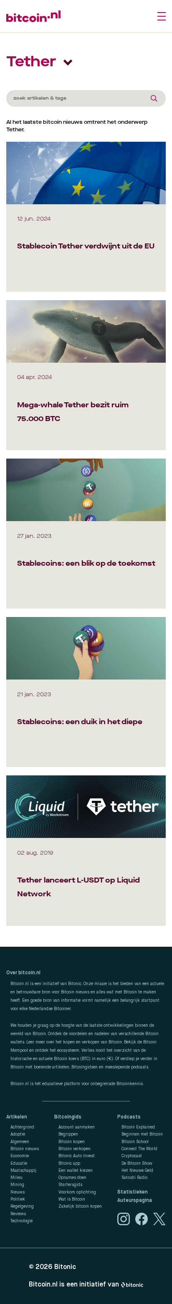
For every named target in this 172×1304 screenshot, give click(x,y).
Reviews (18, 1214)
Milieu (16, 1178)
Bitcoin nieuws (24, 1149)
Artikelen (16, 1117)
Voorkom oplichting (77, 1192)
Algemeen (19, 1142)
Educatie (18, 1163)
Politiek (17, 1199)
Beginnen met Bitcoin (142, 1134)
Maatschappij (23, 1171)
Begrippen (68, 1134)
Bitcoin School (135, 1142)
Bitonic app (69, 1163)
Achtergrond (22, 1127)
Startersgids (70, 1185)
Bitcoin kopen (71, 1142)
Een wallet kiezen (75, 1171)
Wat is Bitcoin (71, 1199)
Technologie (21, 1221)
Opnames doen (72, 1178)
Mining (17, 1185)
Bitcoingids (67, 1117)
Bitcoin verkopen (74, 1149)
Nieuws (17, 1192)
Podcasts (129, 1117)
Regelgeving (22, 1206)
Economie (19, 1156)
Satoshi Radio (134, 1178)
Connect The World (139, 1149)
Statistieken (132, 1192)
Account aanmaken (76, 1127)
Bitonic (65, 1267)
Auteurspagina (134, 1200)
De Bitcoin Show (136, 1163)
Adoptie (17, 1134)
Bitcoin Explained (138, 1127)
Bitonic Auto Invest (76, 1156)
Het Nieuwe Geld (137, 1171)
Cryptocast (131, 1156)
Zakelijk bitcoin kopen (80, 1206)
